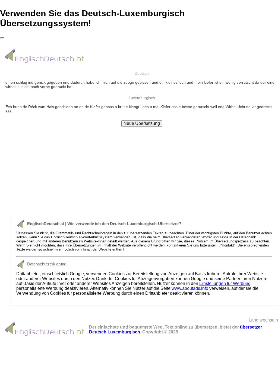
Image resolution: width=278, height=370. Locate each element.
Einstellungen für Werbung (225, 283)
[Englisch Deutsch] (44, 63)
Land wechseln (263, 320)
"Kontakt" (227, 245)
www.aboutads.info (190, 288)
